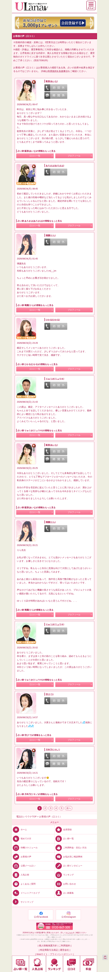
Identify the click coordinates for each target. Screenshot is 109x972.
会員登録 (67, 829)
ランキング (68, 875)
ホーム (24, 829)
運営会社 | (65, 950)
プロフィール (74, 156)
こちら (70, 933)
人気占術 (25, 875)
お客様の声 (26, 857)
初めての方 (26, 838)
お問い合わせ (69, 884)
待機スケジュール (29, 847)
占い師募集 (68, 893)
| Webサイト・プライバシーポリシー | (54, 954)
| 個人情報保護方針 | (48, 945)
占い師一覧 (68, 838)
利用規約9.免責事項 (58, 71)
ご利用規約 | (65, 945)
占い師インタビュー (72, 866)
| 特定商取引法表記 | (49, 950)
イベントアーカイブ (30, 893)
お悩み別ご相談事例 (72, 857)
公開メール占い (28, 866)
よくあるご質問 (28, 884)
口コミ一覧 (35, 156)
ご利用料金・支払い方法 (75, 847)
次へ (68, 808)
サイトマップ (27, 902)
